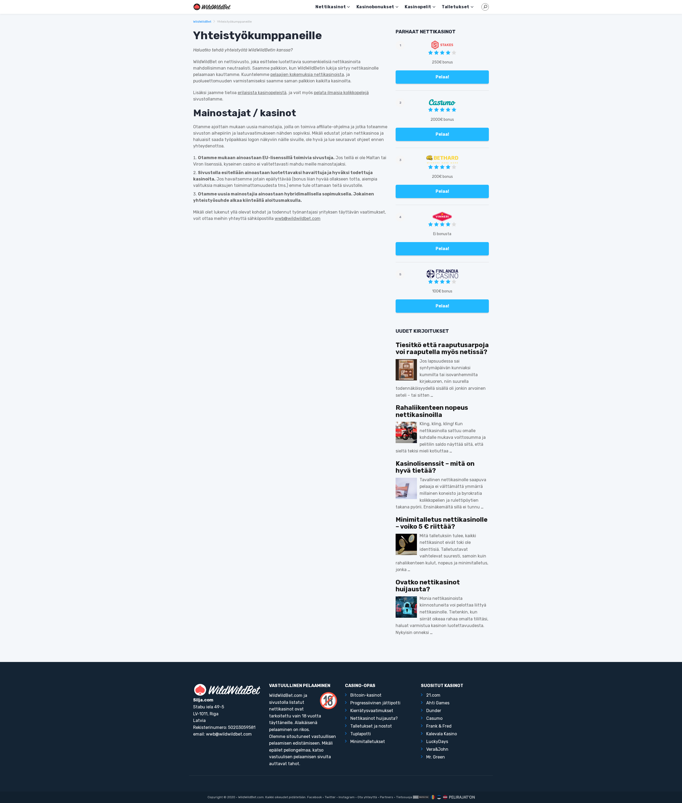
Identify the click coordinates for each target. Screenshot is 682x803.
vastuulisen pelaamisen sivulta (300, 756)
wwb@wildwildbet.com (297, 218)
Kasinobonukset (375, 6)
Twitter (330, 797)
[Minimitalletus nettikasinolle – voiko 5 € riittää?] (406, 544)
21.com (433, 695)
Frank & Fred (439, 726)
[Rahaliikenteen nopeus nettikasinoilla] (406, 432)
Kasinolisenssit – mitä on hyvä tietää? (435, 467)
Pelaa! (442, 76)
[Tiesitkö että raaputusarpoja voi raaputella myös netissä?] (406, 369)
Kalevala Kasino (441, 733)
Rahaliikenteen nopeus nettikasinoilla (432, 411)
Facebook (314, 797)
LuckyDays (437, 741)
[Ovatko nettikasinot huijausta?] (406, 607)
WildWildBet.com (251, 797)
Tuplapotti (360, 733)
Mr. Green (435, 757)
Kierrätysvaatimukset (371, 710)
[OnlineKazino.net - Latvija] (444, 797)
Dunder (433, 710)
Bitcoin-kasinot (365, 695)
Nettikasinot (330, 6)
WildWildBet (202, 21)
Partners (386, 797)
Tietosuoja (404, 797)
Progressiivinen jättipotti (375, 702)
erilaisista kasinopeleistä (262, 92)
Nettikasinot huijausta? (374, 718)
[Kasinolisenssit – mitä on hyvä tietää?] (406, 488)
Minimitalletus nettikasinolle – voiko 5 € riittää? (442, 523)
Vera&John (437, 749)
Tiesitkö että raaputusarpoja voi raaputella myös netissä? (442, 349)
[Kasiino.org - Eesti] (438, 797)
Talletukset (455, 6)
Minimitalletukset (367, 741)
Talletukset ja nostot (371, 726)
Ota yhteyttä (367, 797)
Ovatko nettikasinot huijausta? (428, 586)
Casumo (434, 718)
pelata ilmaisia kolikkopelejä (341, 92)
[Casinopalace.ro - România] (432, 797)
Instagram (347, 797)
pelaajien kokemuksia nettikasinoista (307, 74)
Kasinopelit (418, 6)
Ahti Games (437, 702)
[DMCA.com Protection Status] (421, 797)
